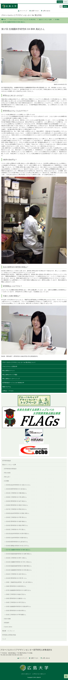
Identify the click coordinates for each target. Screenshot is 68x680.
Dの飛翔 (57, 19)
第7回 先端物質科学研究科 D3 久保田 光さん (18, 590)
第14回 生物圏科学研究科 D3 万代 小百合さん (19, 562)
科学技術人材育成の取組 (9, 635)
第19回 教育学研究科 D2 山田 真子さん (17, 541)
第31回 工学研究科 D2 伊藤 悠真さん (16, 493)
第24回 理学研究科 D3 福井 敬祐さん (16, 521)
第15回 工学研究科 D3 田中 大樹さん (16, 558)
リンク (4, 639)
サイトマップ (23, 10)
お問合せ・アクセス (7, 391)
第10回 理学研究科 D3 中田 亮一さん (16, 578)
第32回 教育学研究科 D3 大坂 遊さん (16, 489)
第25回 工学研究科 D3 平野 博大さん (16, 517)
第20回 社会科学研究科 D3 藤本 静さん (17, 537)
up (66, 677)
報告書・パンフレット (8, 631)
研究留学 (6, 622)
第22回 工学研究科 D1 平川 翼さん (16, 529)
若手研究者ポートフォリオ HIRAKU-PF (13, 382)
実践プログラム (6, 386)
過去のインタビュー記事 (45, 19)
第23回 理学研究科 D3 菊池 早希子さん (17, 525)
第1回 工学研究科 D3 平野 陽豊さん (16, 614)
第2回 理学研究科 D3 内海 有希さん (16, 610)
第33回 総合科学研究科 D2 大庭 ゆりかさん (18, 485)
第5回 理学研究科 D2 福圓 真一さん (16, 598)
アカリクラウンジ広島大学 (9, 366)
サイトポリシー (26, 674)
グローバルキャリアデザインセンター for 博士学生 (21, 15)
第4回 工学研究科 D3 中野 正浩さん (16, 602)
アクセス (35, 10)
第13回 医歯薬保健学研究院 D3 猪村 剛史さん (19, 566)
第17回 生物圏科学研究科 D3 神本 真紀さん (18, 549)
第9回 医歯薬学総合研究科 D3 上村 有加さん (19, 582)
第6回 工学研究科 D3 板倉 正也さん (16, 594)
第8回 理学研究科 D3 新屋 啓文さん (16, 586)
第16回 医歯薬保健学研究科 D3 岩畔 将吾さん (19, 554)
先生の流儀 (7, 618)
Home (4, 19)
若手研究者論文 (6, 460)
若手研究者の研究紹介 (10, 468)
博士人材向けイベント (8, 370)
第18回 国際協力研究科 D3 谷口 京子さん (17, 545)
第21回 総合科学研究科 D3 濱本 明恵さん (17, 533)
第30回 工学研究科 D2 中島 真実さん (16, 497)
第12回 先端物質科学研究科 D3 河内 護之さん (19, 570)
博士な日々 (7, 477)
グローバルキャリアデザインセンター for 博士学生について (19, 362)
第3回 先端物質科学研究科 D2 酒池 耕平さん (18, 606)
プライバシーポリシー (39, 674)
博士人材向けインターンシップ (11, 378)
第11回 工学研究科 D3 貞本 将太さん (16, 574)
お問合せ (46, 10)
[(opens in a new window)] (34, 440)
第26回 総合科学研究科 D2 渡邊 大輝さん (17, 513)
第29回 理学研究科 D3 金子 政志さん (16, 501)
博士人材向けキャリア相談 (9, 374)
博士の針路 (7, 472)
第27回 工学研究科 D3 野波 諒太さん (16, 509)
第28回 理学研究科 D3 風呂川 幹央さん (17, 505)
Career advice (8, 626)
